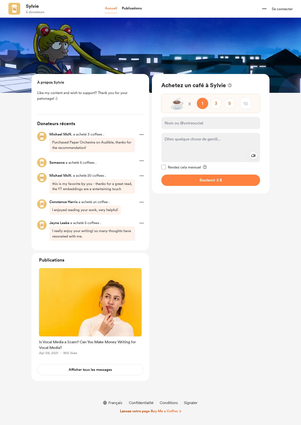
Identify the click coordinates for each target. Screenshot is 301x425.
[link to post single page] (90, 312)
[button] (111, 8)
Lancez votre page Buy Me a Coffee (149, 411)
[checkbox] (181, 167)
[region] (210, 133)
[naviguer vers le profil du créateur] (14, 9)
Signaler (191, 402)
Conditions (169, 402)
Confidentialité (141, 402)
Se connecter (282, 9)
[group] (90, 312)
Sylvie (32, 6)
